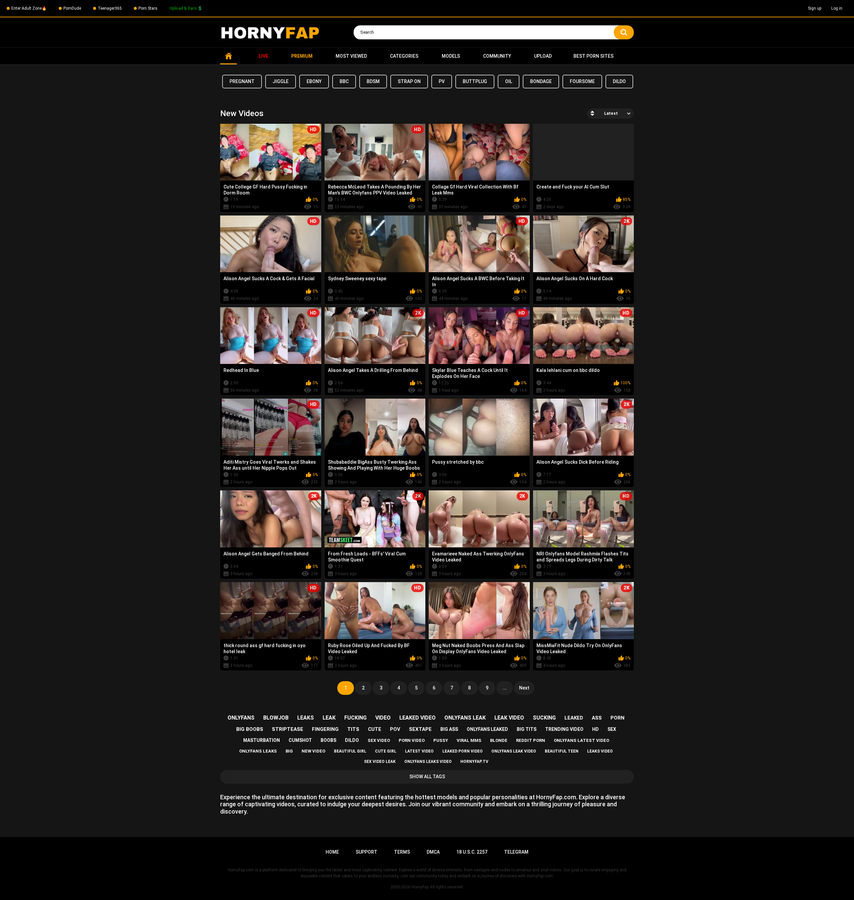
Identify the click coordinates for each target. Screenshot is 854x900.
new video (313, 751)
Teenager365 (110, 8)
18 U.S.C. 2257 (471, 852)
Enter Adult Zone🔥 (29, 8)
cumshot (300, 740)
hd (595, 729)
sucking (544, 718)
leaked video (417, 718)
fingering (325, 729)
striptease (287, 729)
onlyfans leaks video (428, 761)
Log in (836, 8)
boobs (328, 740)
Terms (402, 852)
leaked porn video (462, 751)
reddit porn (530, 740)
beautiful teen (561, 751)
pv (442, 81)
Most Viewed (351, 56)
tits (353, 729)
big (289, 751)
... (505, 688)
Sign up (814, 8)
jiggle (281, 81)
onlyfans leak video (513, 751)
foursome (582, 81)
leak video (509, 718)
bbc (344, 81)
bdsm (373, 81)
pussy (440, 740)
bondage (541, 81)
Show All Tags (427, 776)
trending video (564, 729)
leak (329, 718)
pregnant (242, 81)
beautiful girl (350, 751)
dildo (619, 81)
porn (617, 718)
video (383, 718)
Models (451, 56)
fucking (355, 718)
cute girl (385, 751)
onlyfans (241, 718)
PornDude (72, 8)
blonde (498, 740)
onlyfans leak (465, 718)
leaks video (600, 751)
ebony (314, 81)
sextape (420, 729)
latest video (419, 751)
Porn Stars (147, 8)
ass (597, 718)
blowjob (276, 718)
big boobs (249, 729)
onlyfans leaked (487, 729)
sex (611, 729)
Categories (404, 56)
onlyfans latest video (581, 740)
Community (497, 56)
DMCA (433, 852)
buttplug (475, 81)
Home (228, 56)
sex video (379, 740)
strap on (409, 81)
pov (395, 729)
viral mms (469, 740)
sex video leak (380, 761)
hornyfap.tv (474, 761)
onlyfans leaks (258, 751)
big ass (449, 729)
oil (508, 81)
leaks (305, 718)
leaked (573, 718)
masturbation (261, 740)
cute (374, 729)
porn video (412, 740)
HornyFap (420, 887)
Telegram (516, 852)
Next (524, 688)
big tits (526, 729)
